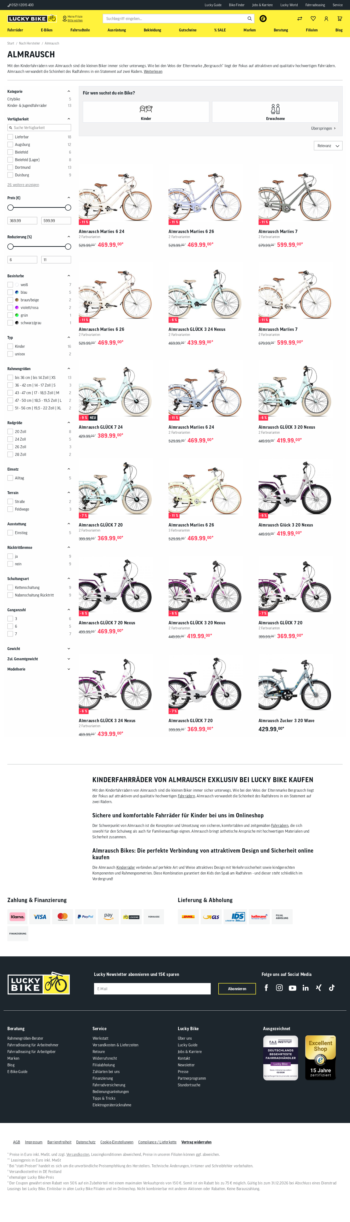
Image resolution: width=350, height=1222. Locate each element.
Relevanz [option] (324, 146)
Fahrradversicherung (109, 1085)
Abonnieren (237, 989)
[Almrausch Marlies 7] (301, 193)
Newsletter (186, 1065)
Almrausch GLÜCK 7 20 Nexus (107, 622)
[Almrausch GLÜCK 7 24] (121, 389)
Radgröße (14, 423)
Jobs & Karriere (262, 5)
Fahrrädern (186, 796)
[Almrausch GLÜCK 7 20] (121, 486)
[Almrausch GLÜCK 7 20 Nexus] (121, 584)
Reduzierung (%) (19, 237)
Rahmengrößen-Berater (25, 1038)
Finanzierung (103, 1078)
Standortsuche (189, 1085)
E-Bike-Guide (17, 1071)
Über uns (185, 1038)
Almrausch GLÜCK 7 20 (101, 524)
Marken (13, 1058)
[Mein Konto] (326, 18)
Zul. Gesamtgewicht (22, 659)
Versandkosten (78, 1154)
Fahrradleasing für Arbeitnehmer (33, 1045)
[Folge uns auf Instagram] (279, 987)
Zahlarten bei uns (106, 1071)
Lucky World (289, 5)
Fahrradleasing (315, 5)
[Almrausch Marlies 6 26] (211, 193)
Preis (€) (13, 198)
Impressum (34, 1142)
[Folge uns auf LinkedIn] (305, 987)
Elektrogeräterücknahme (112, 1105)
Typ (10, 337)
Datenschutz (85, 1142)
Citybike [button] (13, 99)
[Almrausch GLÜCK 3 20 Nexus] (301, 389)
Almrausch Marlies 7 (278, 231)
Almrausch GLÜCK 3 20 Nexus (287, 427)
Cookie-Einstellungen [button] (117, 1142)
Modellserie (16, 669)
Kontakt (184, 1058)
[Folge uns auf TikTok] (331, 987)
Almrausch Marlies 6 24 (101, 231)
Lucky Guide (213, 5)
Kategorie (14, 91)
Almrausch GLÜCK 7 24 (101, 427)
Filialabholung (104, 1065)
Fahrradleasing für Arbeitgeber (31, 1051)
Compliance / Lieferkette (157, 1142)
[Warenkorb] (340, 18)
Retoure (99, 1051)
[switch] (334, 1204)
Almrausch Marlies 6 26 (191, 231)
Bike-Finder (237, 5)
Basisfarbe (15, 276)
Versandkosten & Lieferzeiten (116, 1045)
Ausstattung (16, 524)
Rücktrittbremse (19, 547)
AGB (16, 1142)
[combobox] (179, 18)
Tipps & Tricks (104, 1098)
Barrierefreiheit (59, 1142)
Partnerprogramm (192, 1078)
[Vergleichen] (300, 18)
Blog (11, 1065)
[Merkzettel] (313, 18)
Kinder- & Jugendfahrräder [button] (27, 105)
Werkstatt (100, 1038)
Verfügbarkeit (18, 119)
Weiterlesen (153, 71)
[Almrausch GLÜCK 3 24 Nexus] (211, 291)
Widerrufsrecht (105, 1058)
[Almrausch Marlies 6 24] (121, 193)
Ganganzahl (16, 610)
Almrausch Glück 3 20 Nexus (286, 524)
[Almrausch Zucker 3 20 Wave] (301, 682)
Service (338, 5)
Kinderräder (125, 867)
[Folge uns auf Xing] (318, 987)
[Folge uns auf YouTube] (292, 987)
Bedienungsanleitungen (111, 1091)
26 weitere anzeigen (23, 185)
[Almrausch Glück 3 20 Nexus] (301, 486)
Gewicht (13, 648)
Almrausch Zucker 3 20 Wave (287, 720)
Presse (183, 1071)
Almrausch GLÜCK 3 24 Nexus (197, 329)
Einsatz (13, 469)
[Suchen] (250, 18)
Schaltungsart (18, 578)
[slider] (10, 207)
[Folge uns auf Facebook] (266, 987)
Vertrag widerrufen (196, 1142)
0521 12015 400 (22, 5)
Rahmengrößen (18, 369)
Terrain (12, 493)
